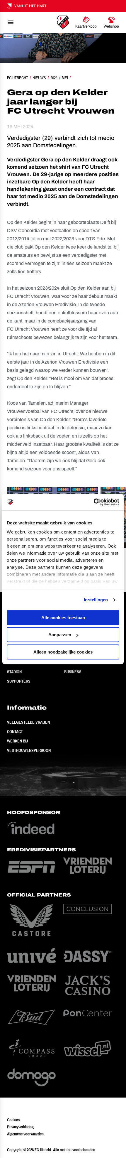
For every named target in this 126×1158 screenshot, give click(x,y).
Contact (15, 731)
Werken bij (17, 741)
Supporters (18, 681)
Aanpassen (59, 634)
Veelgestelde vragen (28, 722)
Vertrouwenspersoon (29, 750)
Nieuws (39, 77)
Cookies (13, 1119)
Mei (65, 77)
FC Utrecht (17, 77)
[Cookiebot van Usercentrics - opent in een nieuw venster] (93, 502)
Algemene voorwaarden (25, 1134)
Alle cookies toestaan (63, 617)
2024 (53, 77)
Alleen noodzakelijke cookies (63, 651)
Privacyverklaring (20, 1127)
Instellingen (96, 599)
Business (72, 671)
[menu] (10, 22)
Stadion (14, 671)
